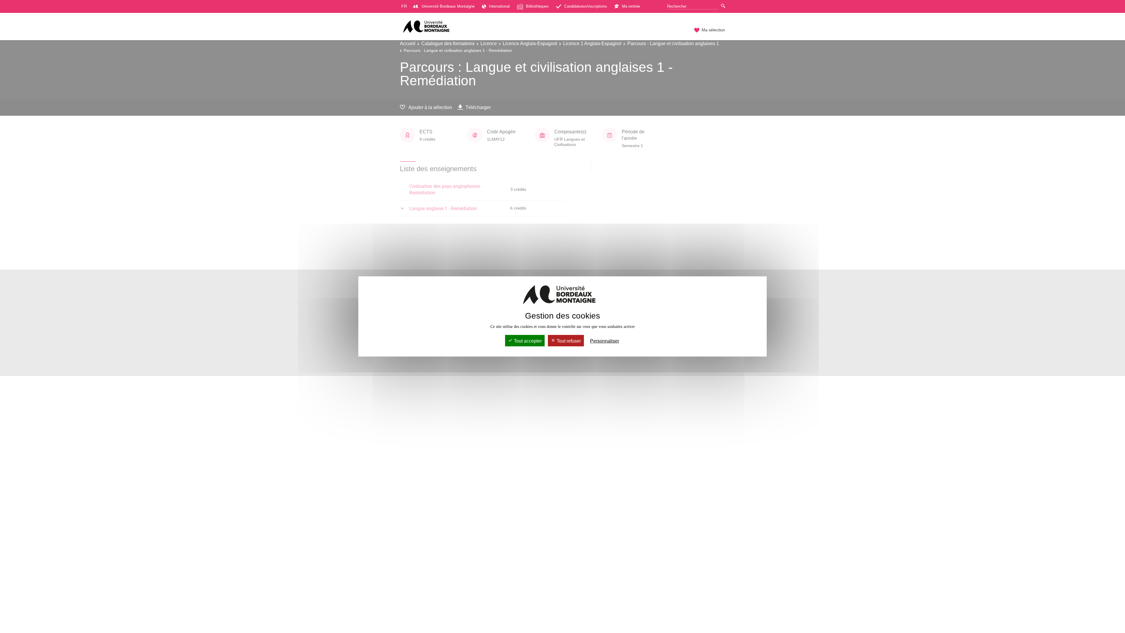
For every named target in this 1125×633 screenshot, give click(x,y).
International (499, 6)
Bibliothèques (537, 6)
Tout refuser (568, 340)
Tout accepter (527, 340)
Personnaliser (604, 340)
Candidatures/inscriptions (585, 6)
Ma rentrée (631, 6)
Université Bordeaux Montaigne (448, 6)
